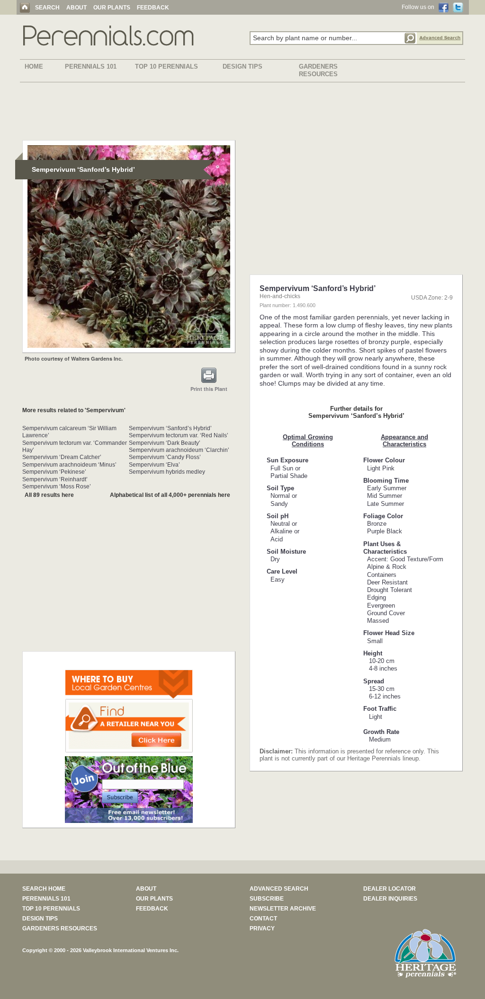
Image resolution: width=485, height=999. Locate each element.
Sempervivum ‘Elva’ (154, 464)
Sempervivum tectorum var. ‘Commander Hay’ (74, 446)
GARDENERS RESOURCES (318, 70)
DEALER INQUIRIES (390, 898)
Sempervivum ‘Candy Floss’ (165, 457)
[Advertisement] (242, 113)
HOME (34, 66)
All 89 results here (49, 495)
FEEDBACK (153, 7)
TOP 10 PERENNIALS (166, 66)
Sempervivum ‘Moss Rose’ (56, 486)
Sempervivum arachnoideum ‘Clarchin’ (179, 450)
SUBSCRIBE (267, 898)
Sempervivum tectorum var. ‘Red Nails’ (178, 435)
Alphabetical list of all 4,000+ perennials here (170, 495)
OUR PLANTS (111, 7)
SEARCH (47, 7)
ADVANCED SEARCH (279, 888)
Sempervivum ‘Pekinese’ (54, 472)
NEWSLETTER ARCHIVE (283, 908)
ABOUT (76, 7)
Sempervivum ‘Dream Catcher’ (61, 457)
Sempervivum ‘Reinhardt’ (55, 479)
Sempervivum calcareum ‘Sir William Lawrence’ (69, 432)
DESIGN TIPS (242, 66)
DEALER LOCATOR (389, 888)
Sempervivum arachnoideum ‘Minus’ (69, 464)
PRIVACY (262, 928)
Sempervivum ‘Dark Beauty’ (164, 443)
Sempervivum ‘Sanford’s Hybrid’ (170, 428)
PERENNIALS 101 (91, 66)
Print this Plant (208, 388)
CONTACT (263, 918)
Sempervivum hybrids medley (167, 472)
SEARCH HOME (43, 888)
